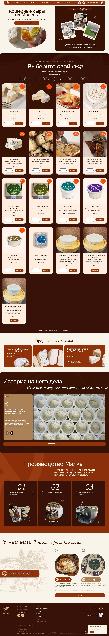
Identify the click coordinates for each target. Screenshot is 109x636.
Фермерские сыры (41, 621)
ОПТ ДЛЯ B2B (45, 2)
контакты (69, 2)
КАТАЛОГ (16, 2)
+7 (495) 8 (90, 3)
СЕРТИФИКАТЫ (40, 616)
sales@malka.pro (22, 609)
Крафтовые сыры (41, 619)
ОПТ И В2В (39, 611)
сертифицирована (23, 572)
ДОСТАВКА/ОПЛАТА (29, 2)
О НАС (58, 2)
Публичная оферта (52, 632)
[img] (79, 2)
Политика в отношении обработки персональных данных (62, 633)
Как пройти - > (10, 356)
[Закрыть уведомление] (106, 625)
